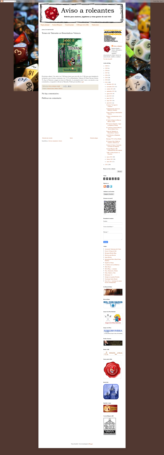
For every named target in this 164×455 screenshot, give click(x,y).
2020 (106, 66)
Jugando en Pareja (109, 262)
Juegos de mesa (50, 88)
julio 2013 (109, 96)
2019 (106, 68)
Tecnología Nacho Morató (111, 279)
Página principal (45, 25)
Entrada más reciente (47, 138)
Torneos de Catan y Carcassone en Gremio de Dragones (113, 145)
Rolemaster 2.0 (108, 275)
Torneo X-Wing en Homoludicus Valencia (114, 113)
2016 (106, 75)
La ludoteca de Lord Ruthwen (112, 265)
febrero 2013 (110, 159)
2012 (106, 164)
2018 (106, 70)
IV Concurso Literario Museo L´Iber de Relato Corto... (114, 128)
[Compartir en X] (67, 86)
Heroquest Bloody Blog (110, 253)
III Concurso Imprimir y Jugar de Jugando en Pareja (113, 124)
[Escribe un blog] (65, 86)
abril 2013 (109, 103)
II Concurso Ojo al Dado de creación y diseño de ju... (113, 141)
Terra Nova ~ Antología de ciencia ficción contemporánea (113, 281)
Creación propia (69, 25)
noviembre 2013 (111, 86)
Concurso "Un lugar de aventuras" (111, 105)
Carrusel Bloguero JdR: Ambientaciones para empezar (114, 149)
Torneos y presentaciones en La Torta (113, 117)
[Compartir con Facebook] (69, 86)
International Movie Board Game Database (113, 259)
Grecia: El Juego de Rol (110, 251)
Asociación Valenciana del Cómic (113, 249)
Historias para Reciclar (110, 255)
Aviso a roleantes (117, 46)
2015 (106, 77)
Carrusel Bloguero (57, 25)
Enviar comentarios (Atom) (55, 141)
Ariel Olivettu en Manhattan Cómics (113, 135)
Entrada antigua (94, 138)
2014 (106, 80)
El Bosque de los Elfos (83, 25)
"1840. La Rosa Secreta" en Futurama (113, 153)
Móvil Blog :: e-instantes (111, 269)
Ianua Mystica (108, 257)
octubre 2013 (110, 89)
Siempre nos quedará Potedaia (112, 277)
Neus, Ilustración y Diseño (111, 271)
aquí (82, 82)
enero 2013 (109, 161)
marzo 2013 (110, 157)
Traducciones (95, 25)
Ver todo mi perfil (107, 59)
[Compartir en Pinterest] (70, 86)
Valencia (60, 88)
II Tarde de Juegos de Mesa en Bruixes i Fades (113, 120)
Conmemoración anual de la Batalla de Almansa (113, 109)
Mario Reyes (108, 267)
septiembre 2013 (111, 91)
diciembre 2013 (111, 84)
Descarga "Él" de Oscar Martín (113, 139)
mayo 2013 (109, 100)
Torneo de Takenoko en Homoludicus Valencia (112, 132)
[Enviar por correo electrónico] (64, 86)
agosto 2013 (110, 93)
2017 (106, 73)
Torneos (56, 88)
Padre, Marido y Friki (110, 273)
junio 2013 (109, 98)
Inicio (71, 138)
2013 (106, 82)
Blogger (91, 444)
